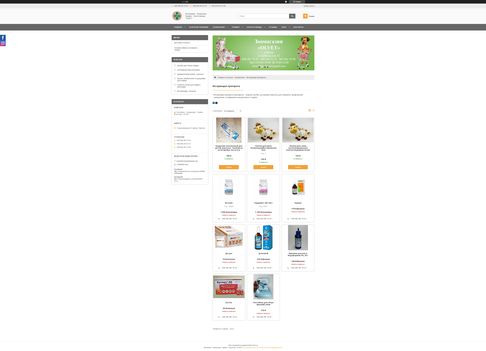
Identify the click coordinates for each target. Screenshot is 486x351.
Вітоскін (229, 203)
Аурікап (298, 203)
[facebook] (214, 103)
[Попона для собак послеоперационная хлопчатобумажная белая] (298, 130)
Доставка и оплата (182, 43)
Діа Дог (228, 253)
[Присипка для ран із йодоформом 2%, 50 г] (298, 237)
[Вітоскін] (229, 187)
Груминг (236, 27)
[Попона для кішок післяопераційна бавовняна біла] (263, 130)
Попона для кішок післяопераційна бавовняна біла (263, 148)
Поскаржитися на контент (253, 347)
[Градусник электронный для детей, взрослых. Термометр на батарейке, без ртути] (229, 130)
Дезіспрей (263, 253)
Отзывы (273, 27)
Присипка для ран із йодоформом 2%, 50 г (298, 254)
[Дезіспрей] (263, 237)
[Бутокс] (229, 286)
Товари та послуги (225, 77)
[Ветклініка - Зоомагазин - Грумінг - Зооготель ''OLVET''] (177, 21)
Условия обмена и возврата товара (185, 49)
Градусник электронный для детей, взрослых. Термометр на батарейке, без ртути (229, 148)
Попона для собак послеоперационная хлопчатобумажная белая (298, 148)
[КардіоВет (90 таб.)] (263, 187)
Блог (284, 27)
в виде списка (313, 111)
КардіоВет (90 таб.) (263, 203)
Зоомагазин (219, 27)
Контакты (298, 27)
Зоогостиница (254, 27)
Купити (228, 167)
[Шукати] (292, 16)
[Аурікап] (298, 187)
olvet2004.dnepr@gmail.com (187, 161)
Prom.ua (255, 345)
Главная (178, 27)
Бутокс (229, 303)
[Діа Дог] (229, 237)
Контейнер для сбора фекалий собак (263, 304)
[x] (216, 103)
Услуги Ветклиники (198, 27)
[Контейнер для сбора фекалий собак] (263, 286)
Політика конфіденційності (272, 347)
